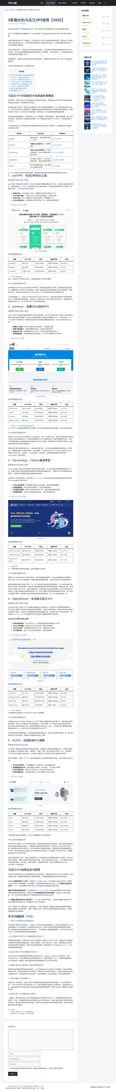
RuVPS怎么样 (26, 758)
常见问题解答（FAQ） (16, 90)
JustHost (17, 886)
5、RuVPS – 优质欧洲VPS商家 (19, 86)
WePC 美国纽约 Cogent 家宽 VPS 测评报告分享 (99, 118)
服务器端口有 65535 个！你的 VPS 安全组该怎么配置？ (99, 126)
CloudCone (40, 1086)
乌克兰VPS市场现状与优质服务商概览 (21, 75)
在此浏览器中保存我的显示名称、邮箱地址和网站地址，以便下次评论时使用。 (37, 1068)
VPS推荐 (12, 10)
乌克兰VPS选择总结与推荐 (17, 88)
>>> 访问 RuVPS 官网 (15, 777)
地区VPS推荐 (62, 3)
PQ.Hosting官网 (57, 152)
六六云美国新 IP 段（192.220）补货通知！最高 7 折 (98, 98)
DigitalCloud (63, 945)
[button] (105, 3)
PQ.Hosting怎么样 (39, 478)
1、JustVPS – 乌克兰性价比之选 (19, 77)
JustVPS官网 (56, 139)
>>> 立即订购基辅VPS (15, 277)
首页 (41, 3)
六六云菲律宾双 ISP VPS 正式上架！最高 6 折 (99, 83)
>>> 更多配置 (12, 566)
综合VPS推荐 (51, 3)
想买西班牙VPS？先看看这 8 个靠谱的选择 (22, 1013)
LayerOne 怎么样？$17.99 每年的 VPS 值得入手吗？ (98, 105)
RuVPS (36, 900)
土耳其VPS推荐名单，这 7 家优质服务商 (21, 1011)
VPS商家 (74, 3)
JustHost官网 (56, 145)
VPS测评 (83, 3)
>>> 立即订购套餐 (14, 710)
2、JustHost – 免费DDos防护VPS (20, 80)
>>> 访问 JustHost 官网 (16, 338)
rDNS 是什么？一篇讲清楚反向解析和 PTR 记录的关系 (99, 77)
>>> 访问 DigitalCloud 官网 (17, 635)
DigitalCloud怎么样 (19, 614)
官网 (103, 17)
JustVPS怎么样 (24, 186)
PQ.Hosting (40, 890)
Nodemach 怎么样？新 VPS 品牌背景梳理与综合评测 (99, 63)
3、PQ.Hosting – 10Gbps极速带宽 (20, 82)
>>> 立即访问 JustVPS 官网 (17, 205)
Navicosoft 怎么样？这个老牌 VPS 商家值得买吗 (99, 70)
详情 (108, 17)
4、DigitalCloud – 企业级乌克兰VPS (21, 84)
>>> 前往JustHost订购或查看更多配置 (21, 426)
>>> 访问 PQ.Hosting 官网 (17, 497)
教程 (99, 3)
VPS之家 (12, 2)
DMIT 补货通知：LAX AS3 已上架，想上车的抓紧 (99, 112)
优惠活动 (92, 3)
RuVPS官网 (56, 166)
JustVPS (37, 881)
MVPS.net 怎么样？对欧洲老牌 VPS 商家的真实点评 (99, 91)
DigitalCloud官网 (58, 160)
